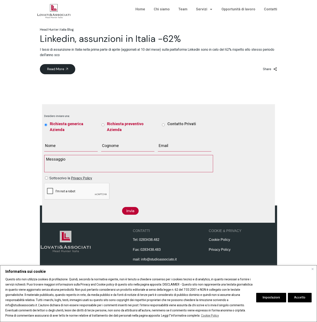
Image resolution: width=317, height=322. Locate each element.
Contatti (270, 9)
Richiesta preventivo (125, 127)
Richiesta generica (66, 127)
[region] (158, 293)
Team (182, 9)
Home (140, 9)
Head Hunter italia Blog (57, 29)
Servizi (201, 9)
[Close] (312, 268)
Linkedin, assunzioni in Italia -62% (110, 39)
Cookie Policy (210, 315)
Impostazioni (271, 297)
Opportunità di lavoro (238, 9)
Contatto (181, 124)
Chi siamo (162, 9)
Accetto (299, 297)
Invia (130, 210)
